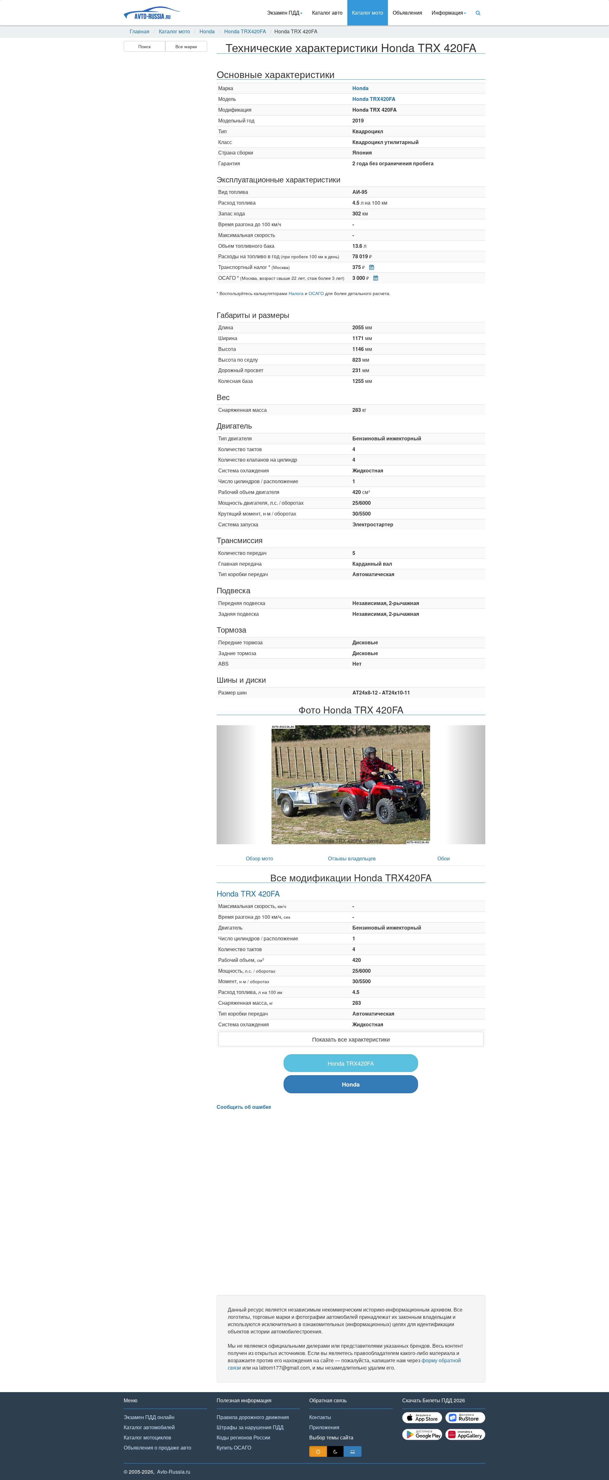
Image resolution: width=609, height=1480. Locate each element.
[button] (237, 784)
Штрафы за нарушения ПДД (250, 1427)
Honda (207, 31)
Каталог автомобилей (149, 1427)
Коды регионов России (243, 1437)
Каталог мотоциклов (147, 1437)
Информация (447, 12)
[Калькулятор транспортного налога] (370, 267)
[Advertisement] (165, 154)
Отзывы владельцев (352, 858)
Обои (443, 858)
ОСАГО (316, 293)
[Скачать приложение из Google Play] (422, 1434)
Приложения (324, 1427)
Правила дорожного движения (253, 1417)
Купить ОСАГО (234, 1447)
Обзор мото (259, 858)
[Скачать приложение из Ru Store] (465, 1417)
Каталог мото (367, 12)
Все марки (186, 46)
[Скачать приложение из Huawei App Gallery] (465, 1434)
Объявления (407, 12)
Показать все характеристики (351, 1039)
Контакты (320, 1417)
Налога (296, 293)
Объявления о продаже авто (157, 1447)
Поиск (144, 46)
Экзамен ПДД (283, 12)
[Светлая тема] (318, 1451)
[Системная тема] (353, 1451)
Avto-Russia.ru (173, 1471)
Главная (139, 31)
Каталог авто (327, 12)
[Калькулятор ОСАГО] (374, 277)
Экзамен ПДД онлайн (149, 1417)
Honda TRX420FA (245, 31)
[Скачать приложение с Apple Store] (422, 1417)
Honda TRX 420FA (248, 893)
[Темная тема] (335, 1451)
